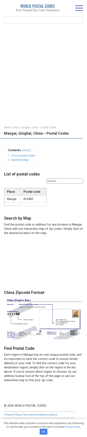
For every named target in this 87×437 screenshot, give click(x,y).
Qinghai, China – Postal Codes (39, 127)
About (53, 414)
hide (26, 150)
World (7, 127)
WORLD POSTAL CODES (37, 6)
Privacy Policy (12, 414)
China (16, 127)
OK (43, 431)
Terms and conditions (35, 414)
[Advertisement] (43, 74)
